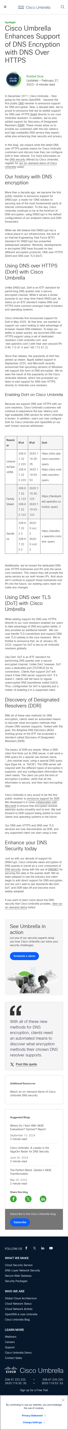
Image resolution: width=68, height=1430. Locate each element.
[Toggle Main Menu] (5, 7)
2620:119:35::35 (15, 1383)
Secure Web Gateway (18, 1275)
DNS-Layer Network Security (22, 1270)
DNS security (17, 159)
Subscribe (20, 1222)
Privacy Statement (32, 1415)
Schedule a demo (24, 956)
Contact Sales (13, 1358)
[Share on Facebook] (13, 1199)
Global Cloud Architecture (21, 1298)
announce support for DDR (43, 798)
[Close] (63, 1400)
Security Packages (16, 1281)
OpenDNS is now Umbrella (21, 1314)
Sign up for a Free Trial (34, 1390)
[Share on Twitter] (28, 1199)
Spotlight (10, 22)
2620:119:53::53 (52, 1383)
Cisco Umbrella (33, 7)
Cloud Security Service (19, 1265)
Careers (10, 1342)
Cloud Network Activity (19, 1309)
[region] (34, 1412)
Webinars (10, 1336)
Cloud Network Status (18, 1303)
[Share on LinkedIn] (43, 1199)
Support (10, 1347)
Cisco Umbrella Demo (18, 1352)
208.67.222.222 (15, 1379)
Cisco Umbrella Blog (17, 1319)
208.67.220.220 (52, 1379)
